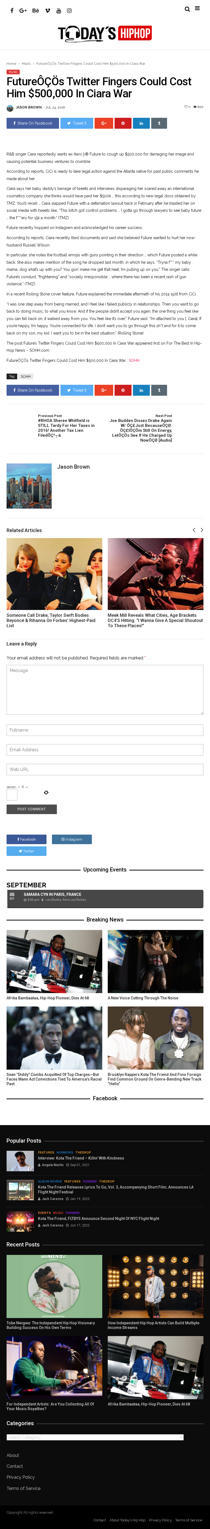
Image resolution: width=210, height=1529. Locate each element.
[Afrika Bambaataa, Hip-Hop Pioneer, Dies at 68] (54, 961)
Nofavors (65, 1152)
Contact (15, 1466)
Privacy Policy (21, 1477)
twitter (28, 851)
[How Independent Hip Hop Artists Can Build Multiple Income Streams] (155, 1286)
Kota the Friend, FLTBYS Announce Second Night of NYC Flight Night (98, 1218)
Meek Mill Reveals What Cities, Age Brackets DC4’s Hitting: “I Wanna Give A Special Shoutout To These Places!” (155, 620)
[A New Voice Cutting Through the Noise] (155, 961)
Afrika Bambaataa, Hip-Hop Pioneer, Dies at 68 (48, 998)
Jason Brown (29, 107)
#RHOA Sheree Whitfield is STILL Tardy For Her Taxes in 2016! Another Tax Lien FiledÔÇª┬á (66, 426)
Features (46, 1152)
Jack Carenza (52, 1199)
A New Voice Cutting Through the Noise (143, 998)
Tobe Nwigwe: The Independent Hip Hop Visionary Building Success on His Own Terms (51, 1325)
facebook (28, 839)
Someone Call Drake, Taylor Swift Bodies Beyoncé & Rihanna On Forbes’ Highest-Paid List (51, 620)
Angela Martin (52, 1165)
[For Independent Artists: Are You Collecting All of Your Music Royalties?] (54, 1367)
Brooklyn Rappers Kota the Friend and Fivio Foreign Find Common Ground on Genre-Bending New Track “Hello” (154, 1079)
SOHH (134, 360)
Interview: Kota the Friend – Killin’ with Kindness (81, 1158)
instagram (74, 839)
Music (26, 64)
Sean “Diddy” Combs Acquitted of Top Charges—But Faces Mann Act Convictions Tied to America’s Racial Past (54, 1079)
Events (44, 1213)
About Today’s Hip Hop (127, 1520)
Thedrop (83, 1152)
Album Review (50, 1181)
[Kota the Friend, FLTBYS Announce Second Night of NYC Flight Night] (20, 1221)
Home (11, 64)
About (13, 1455)
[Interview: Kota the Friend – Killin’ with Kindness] (20, 1161)
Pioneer (90, 1181)
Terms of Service (23, 1488)
